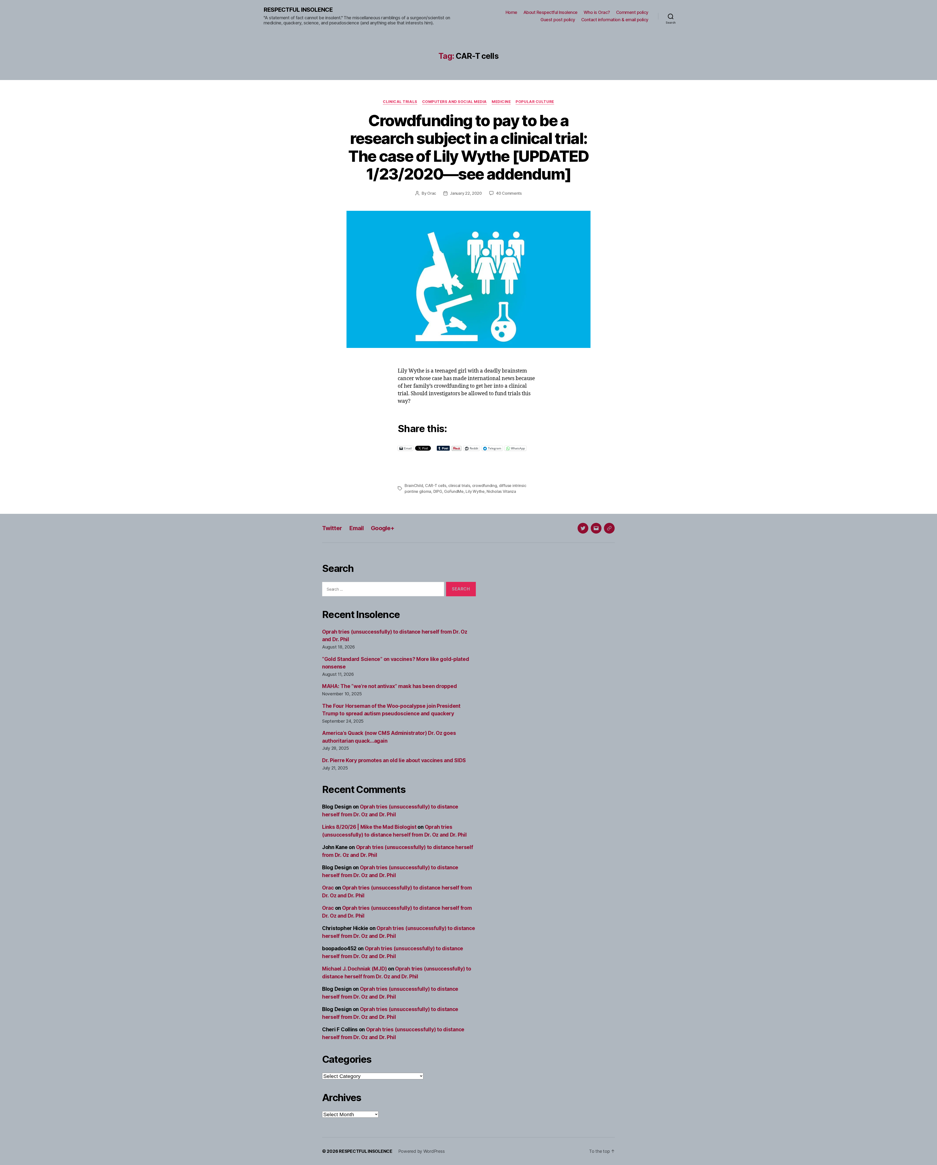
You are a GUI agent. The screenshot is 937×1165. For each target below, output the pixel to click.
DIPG (437, 491)
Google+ (382, 528)
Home (511, 12)
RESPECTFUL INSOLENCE (298, 10)
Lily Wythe (475, 491)
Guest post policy (557, 19)
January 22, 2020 (466, 193)
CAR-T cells (435, 485)
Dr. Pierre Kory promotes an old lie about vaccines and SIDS (394, 760)
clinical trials (459, 485)
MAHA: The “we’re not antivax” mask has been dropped (389, 686)
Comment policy (632, 12)
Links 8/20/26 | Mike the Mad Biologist (369, 827)
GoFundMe (454, 491)
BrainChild (414, 485)
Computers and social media (454, 102)
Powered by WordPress (421, 1151)
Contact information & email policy (614, 19)
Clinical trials (400, 102)
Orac (431, 193)
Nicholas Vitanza (501, 491)
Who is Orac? (597, 12)
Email (356, 528)
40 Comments (509, 193)
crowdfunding (484, 485)
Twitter (332, 528)
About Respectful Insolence (550, 12)
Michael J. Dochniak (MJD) (354, 969)
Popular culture (535, 102)
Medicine (501, 102)
